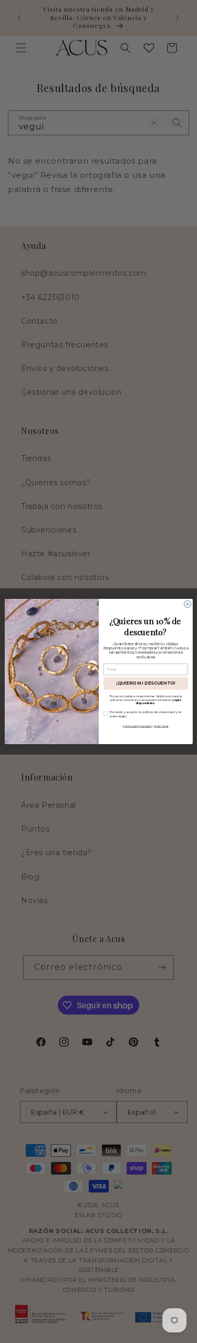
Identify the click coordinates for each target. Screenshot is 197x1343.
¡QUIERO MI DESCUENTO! (145, 683)
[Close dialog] (187, 604)
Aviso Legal (160, 725)
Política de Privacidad (137, 725)
